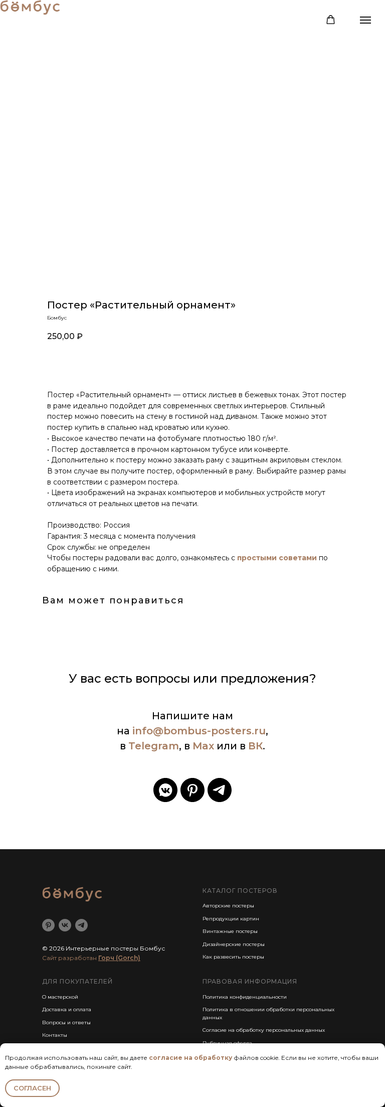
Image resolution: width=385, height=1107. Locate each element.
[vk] (65, 925)
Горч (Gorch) (119, 958)
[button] (330, 20)
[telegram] (220, 790)
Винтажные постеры (230, 931)
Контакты (54, 1035)
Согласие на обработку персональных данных (264, 1030)
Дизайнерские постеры (234, 944)
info (142, 731)
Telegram (153, 746)
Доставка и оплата (66, 1009)
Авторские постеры (228, 905)
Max (203, 746)
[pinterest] (192, 790)
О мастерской (60, 997)
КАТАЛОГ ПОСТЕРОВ (240, 890)
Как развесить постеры (233, 957)
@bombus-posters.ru (209, 731)
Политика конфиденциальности (245, 997)
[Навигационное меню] (365, 20)
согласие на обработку (190, 1057)
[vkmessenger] (165, 790)
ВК (255, 746)
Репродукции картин (231, 918)
